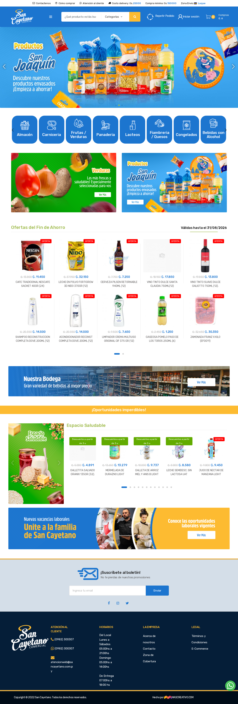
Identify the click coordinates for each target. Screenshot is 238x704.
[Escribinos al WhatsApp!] (230, 686)
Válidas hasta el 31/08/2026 (204, 228)
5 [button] (142, 487)
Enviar (157, 590)
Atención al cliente (93, 3)
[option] (119, 67)
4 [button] (138, 487)
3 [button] (134, 487)
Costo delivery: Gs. (126, 3)
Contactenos (43, 3)
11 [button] (167, 487)
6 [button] (146, 487)
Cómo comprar (67, 3)
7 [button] (151, 487)
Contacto (149, 648)
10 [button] (163, 487)
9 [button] (159, 487)
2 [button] (123, 354)
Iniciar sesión (191, 16)
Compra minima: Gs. (160, 3)
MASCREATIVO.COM (183, 697)
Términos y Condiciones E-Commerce (200, 642)
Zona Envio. (193, 3)
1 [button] (117, 354)
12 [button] (171, 487)
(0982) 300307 (64, 639)
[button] (4, 66)
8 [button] (155, 487)
